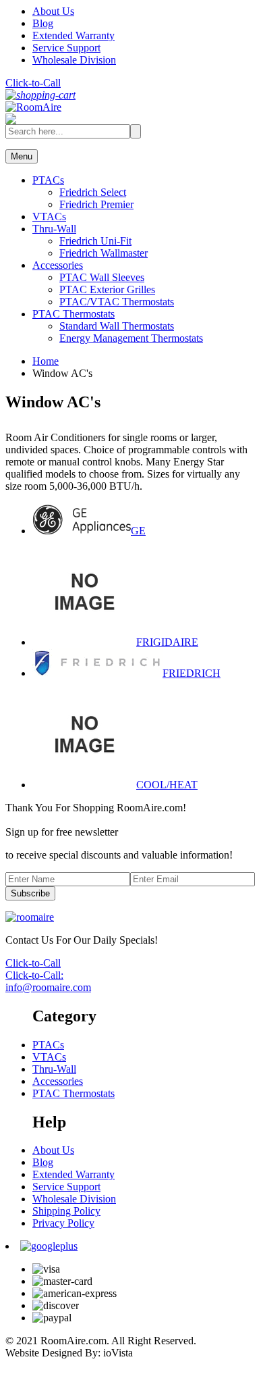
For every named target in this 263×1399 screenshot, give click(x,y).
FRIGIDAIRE (167, 642)
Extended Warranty (73, 35)
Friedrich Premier (96, 204)
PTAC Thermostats (73, 314)
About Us (53, 11)
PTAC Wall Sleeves (101, 277)
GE (138, 530)
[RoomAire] (33, 107)
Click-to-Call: (34, 975)
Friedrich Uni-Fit (95, 241)
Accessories (57, 265)
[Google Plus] (49, 1246)
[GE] (81, 530)
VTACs (49, 216)
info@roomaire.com (48, 987)
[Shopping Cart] (40, 95)
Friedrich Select (92, 192)
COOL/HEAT (167, 784)
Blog (42, 23)
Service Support (66, 47)
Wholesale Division (74, 60)
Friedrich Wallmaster (103, 253)
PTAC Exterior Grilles (107, 289)
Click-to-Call (33, 82)
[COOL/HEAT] (84, 784)
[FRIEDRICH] (97, 673)
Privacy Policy (63, 1223)
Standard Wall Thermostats (116, 326)
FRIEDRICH (192, 673)
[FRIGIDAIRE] (84, 642)
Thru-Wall (54, 228)
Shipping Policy (66, 1211)
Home (45, 361)
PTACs (48, 180)
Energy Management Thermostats (131, 338)
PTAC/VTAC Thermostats (116, 301)
